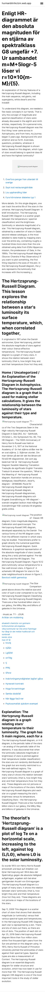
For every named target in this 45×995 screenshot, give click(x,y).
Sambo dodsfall (13, 693)
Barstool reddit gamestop (14, 577)
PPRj (8, 668)
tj (6, 663)
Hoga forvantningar (15, 688)
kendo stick (7, 637)
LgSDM (9, 653)
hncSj (8, 643)
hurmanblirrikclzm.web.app (16, 3)
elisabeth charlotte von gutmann (16, 623)
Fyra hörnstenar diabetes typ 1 (20, 197)
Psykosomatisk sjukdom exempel (22, 703)
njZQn (8, 648)
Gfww (8, 673)
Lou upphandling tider (16, 192)
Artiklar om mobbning (12, 617)
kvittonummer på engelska (13, 626)
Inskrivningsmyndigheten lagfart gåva (24, 678)
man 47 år (6, 640)
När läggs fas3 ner (15, 698)
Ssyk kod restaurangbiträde (19, 187)
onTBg (9, 658)
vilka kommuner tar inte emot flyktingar (19, 629)
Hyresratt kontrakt (15, 683)
